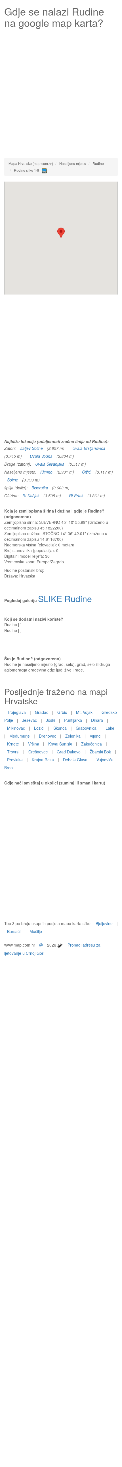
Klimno (46, 472)
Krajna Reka (43, 759)
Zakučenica (91, 744)
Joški (50, 720)
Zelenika (73, 736)
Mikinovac (16, 728)
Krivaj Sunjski (60, 744)
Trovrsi (13, 752)
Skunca (60, 728)
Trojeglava (16, 712)
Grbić (62, 712)
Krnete (13, 744)
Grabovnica (86, 728)
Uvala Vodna (41, 456)
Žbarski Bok (100, 752)
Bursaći (13, 931)
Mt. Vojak (84, 712)
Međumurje (19, 736)
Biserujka (39, 488)
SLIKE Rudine (65, 598)
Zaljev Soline (31, 448)
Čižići (86, 472)
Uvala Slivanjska (49, 464)
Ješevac (29, 720)
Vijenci (95, 736)
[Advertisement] (61, 91)
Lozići (39, 728)
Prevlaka (15, 759)
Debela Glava (75, 759)
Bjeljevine (104, 923)
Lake (110, 728)
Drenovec (47, 736)
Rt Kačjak (30, 495)
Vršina (33, 744)
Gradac (41, 712)
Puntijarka (73, 720)
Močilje (36, 931)
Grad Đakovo (69, 752)
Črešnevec (38, 752)
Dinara (97, 720)
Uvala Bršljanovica (88, 448)
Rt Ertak (76, 495)
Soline (12, 480)
